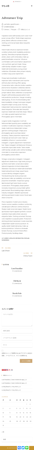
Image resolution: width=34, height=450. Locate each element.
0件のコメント (25, 29)
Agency (6, 238)
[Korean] (12, 369)
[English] (7, 369)
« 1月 (3, 432)
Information (19, 238)
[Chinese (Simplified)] (3, 369)
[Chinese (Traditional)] (5, 369)
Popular (26, 238)
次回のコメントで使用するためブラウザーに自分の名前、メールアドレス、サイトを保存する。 (17, 354)
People (13, 29)
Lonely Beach (6, 386)
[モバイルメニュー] (31, 6)
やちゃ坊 (5, 6)
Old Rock (17, 281)
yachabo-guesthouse (11, 24)
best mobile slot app (18, 379)
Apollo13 (12, 238)
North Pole (17, 293)
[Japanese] (9, 369)
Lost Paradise (17, 268)
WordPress (5, 240)
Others (6, 29)
